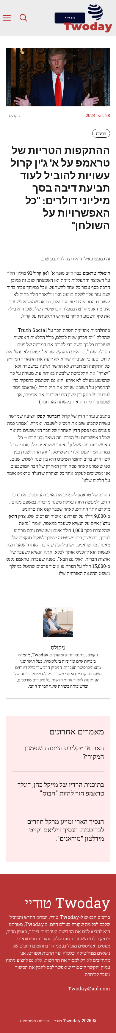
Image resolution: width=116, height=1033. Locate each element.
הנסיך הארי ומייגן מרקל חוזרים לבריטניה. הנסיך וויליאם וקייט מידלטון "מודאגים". (65, 830)
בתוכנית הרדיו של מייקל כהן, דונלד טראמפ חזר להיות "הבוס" (61, 788)
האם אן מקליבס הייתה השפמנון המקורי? (64, 752)
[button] (23, 18)
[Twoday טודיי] (83, 18)
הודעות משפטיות (34, 1020)
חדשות (101, 133)
